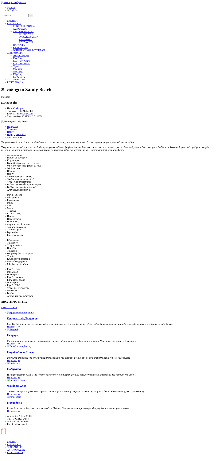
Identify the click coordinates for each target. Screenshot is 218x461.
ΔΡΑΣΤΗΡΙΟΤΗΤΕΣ (23, 31)
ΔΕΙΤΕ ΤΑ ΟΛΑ (9, 307)
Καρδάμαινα (19, 77)
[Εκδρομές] (13, 329)
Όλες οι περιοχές (21, 55)
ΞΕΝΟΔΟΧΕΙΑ (15, 53)
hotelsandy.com (25, 113)
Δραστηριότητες (14, 137)
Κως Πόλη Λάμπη (21, 61)
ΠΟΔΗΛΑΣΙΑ (26, 34)
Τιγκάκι (16, 66)
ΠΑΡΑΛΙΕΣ (19, 45)
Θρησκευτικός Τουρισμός (22, 318)
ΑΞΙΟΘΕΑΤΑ (20, 29)
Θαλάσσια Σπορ (16, 385)
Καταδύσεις (14, 402)
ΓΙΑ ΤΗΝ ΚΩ (14, 23)
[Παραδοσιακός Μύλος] (19, 346)
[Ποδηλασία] (13, 363)
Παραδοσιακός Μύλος (20, 352)
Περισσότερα (13, 326)
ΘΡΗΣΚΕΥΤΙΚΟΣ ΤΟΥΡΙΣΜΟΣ (29, 50)
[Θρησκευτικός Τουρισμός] (20, 312)
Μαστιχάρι (18, 71)
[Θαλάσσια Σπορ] (16, 380)
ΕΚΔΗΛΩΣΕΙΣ (20, 47)
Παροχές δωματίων (16, 134)
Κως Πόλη (18, 58)
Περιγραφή (12, 126)
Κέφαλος (17, 74)
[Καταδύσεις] (14, 397)
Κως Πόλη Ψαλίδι (21, 63)
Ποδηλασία (14, 368)
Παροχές (11, 132)
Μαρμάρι (17, 69)
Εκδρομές (13, 335)
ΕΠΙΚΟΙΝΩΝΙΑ (15, 82)
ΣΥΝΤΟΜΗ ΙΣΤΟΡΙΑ (24, 26)
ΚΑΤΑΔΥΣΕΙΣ (26, 42)
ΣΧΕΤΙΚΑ (12, 20)
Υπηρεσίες (12, 129)
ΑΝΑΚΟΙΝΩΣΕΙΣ (16, 79)
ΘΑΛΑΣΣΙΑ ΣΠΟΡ (28, 37)
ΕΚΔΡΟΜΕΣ (25, 39)
